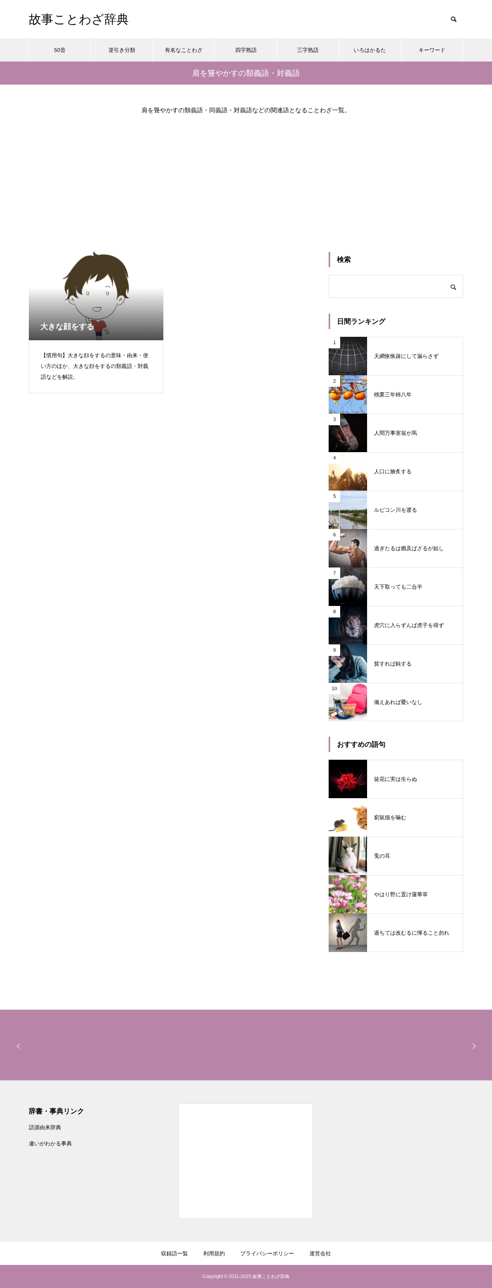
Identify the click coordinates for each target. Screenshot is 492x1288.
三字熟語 (308, 50)
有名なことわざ (184, 50)
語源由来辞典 (45, 1127)
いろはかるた (370, 50)
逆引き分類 (121, 50)
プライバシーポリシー (267, 1253)
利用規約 (214, 1253)
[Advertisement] (246, 177)
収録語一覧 (174, 1253)
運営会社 (320, 1253)
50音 (60, 50)
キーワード (432, 50)
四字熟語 (246, 50)
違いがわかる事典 (50, 1143)
